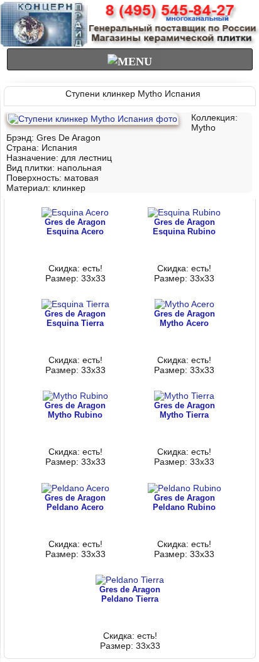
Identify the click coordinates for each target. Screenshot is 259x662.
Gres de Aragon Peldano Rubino (184, 502)
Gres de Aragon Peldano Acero (75, 502)
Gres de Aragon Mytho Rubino (75, 410)
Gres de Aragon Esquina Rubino (184, 226)
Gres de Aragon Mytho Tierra (184, 410)
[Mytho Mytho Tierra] (184, 396)
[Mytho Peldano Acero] (75, 488)
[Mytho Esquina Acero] (75, 212)
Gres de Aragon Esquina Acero (75, 226)
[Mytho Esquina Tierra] (75, 304)
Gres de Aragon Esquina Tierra (75, 318)
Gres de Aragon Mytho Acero (184, 318)
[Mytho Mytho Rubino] (75, 396)
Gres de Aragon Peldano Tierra (129, 594)
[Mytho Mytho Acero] (184, 304)
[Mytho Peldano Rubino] (184, 488)
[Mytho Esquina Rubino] (184, 212)
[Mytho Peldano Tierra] (130, 580)
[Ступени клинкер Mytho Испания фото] (93, 119)
